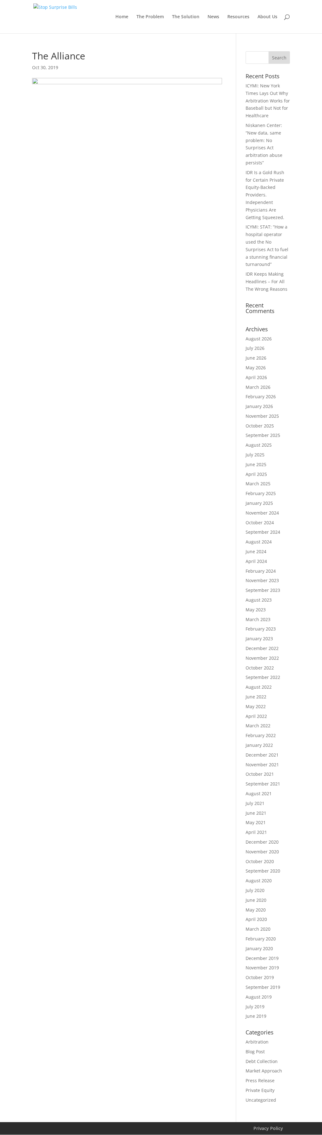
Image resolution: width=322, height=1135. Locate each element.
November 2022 (262, 658)
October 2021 (260, 774)
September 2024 (263, 532)
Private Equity (260, 1090)
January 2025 (259, 503)
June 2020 (256, 900)
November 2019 (262, 968)
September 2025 (263, 435)
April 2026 (256, 377)
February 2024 (261, 571)
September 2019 (263, 987)
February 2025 (261, 493)
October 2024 (260, 523)
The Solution (185, 16)
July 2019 (255, 1007)
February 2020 (261, 939)
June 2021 (256, 813)
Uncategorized (261, 1100)
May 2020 (256, 910)
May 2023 (256, 610)
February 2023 (261, 629)
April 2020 (256, 919)
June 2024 (256, 551)
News (213, 16)
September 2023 (263, 590)
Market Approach (264, 1071)
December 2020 (262, 842)
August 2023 (259, 600)
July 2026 (255, 348)
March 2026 (258, 387)
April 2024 (256, 561)
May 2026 (256, 368)
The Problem (150, 16)
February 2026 (261, 396)
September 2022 (263, 677)
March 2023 (258, 619)
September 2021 (263, 784)
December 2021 (262, 755)
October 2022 (260, 668)
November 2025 (262, 416)
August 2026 (259, 339)
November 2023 (262, 580)
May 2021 (256, 822)
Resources (238, 16)
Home (121, 16)
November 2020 (262, 852)
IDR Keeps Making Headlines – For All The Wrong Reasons (266, 281)
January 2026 (259, 406)
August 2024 (259, 542)
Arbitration (257, 1042)
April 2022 (256, 716)
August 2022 (259, 687)
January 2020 (259, 948)
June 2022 (256, 697)
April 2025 (256, 474)
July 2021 (255, 803)
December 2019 (262, 958)
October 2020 (260, 861)
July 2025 (255, 455)
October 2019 (260, 977)
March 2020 (258, 929)
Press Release (260, 1080)
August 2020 (259, 881)
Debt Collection (262, 1061)
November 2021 (262, 765)
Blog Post (255, 1052)
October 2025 (260, 426)
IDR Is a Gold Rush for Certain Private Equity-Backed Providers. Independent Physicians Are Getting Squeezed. (265, 194)
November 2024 (262, 513)
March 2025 (258, 484)
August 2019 (259, 997)
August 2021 (259, 793)
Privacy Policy (268, 1128)
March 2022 (258, 726)
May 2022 (256, 706)
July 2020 (255, 890)
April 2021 (256, 832)
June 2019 (256, 1016)
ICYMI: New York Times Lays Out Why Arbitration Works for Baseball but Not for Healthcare (268, 100)
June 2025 (256, 464)
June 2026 (256, 358)
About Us (267, 16)
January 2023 (259, 639)
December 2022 (262, 648)
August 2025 (259, 445)
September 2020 (263, 871)
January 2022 (259, 745)
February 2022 (261, 735)
